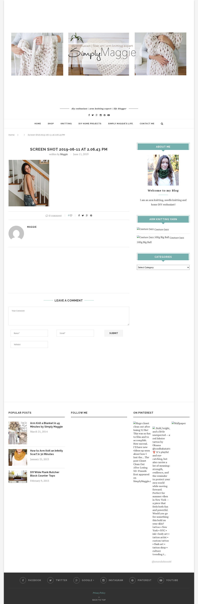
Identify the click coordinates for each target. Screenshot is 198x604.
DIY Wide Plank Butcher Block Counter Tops (44, 474)
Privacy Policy (99, 592)
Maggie (64, 154)
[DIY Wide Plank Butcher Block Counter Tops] (18, 472)
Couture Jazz (161, 229)
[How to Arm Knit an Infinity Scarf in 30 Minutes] (18, 451)
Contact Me (147, 124)
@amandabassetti (161, 561)
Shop (51, 124)
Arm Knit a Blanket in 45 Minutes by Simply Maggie (46, 425)
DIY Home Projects (90, 124)
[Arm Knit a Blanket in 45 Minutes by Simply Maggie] (18, 423)
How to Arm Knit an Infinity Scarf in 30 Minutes (46, 452)
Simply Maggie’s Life (120, 124)
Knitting (66, 124)
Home (37, 124)
